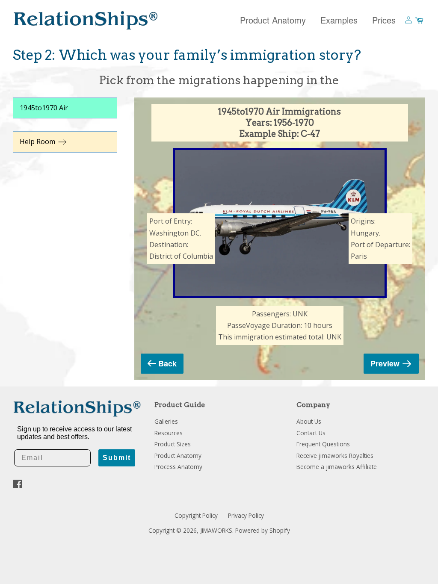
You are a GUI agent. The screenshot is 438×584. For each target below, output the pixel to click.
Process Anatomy (178, 467)
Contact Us (311, 433)
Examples (339, 20)
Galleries (166, 421)
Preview (385, 363)
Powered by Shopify (262, 530)
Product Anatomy (273, 20)
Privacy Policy (246, 515)
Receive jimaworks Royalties (334, 455)
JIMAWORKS (216, 530)
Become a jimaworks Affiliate (336, 467)
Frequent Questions (323, 444)
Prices (384, 20)
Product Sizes (172, 444)
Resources (168, 433)
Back (167, 363)
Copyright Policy (196, 515)
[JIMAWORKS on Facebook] (18, 485)
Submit (117, 457)
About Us (308, 421)
